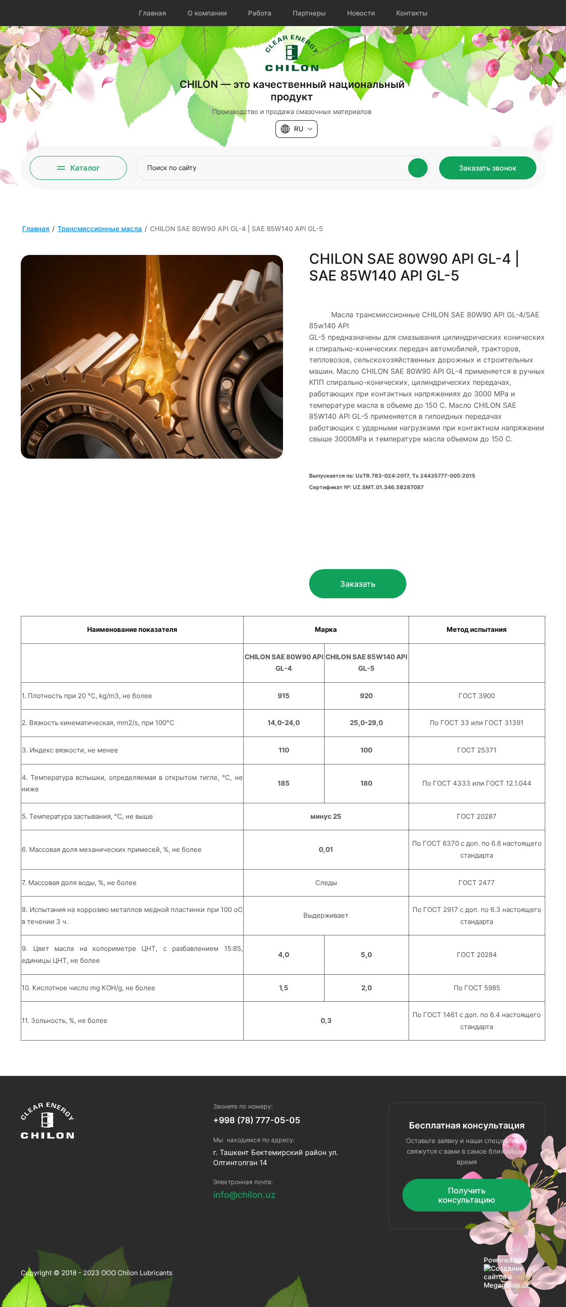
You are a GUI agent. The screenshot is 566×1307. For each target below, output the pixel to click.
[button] (78, 168)
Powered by (503, 1260)
